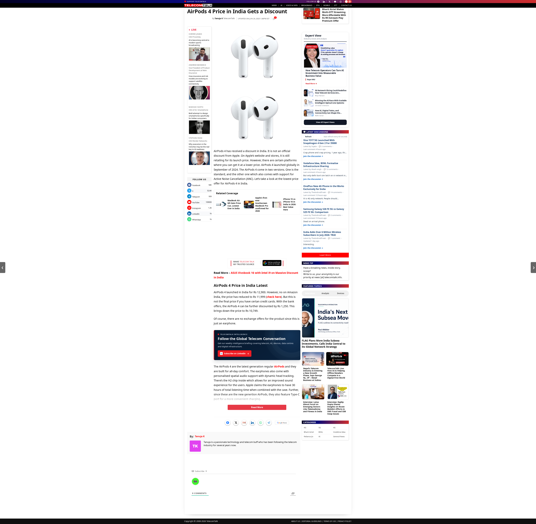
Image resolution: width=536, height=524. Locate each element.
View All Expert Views (325, 122)
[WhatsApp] (260, 422)
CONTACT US (346, 5)
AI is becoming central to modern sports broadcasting (199, 42)
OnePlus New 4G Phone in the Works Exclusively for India (323, 188)
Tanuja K (219, 18)
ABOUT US (295, 521)
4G (334, 427)
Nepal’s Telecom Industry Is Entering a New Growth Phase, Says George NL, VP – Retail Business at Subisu (312, 374)
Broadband (306, 5)
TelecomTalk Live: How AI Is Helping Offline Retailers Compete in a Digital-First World (336, 373)
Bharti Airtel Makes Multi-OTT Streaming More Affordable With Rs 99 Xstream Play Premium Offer (334, 15)
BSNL (321, 432)
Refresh (308, 136)
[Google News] (282, 422)
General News (339, 436)
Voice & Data (292, 5)
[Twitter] (236, 422)
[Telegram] (269, 422)
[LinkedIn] (252, 422)
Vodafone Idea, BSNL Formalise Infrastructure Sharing (320, 165)
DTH (318, 5)
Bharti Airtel (309, 432)
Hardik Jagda (195, 34)
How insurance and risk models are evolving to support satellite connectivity (198, 80)
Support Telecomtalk (196, 1)
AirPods (279, 366)
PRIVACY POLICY (344, 521)
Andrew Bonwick (197, 65)
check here (274, 297)
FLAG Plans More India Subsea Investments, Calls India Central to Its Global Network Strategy (323, 343)
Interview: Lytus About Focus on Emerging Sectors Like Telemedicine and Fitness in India (312, 407)
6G (305, 427)
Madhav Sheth (196, 107)
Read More (257, 407)
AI (281, 5)
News (274, 5)
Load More (325, 255)
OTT (335, 5)
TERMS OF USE (330, 521)
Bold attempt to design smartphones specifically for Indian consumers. (199, 116)
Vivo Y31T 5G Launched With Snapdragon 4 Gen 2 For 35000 (320, 142)
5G (320, 427)
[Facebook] (227, 422)
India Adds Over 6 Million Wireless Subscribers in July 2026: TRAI (322, 234)
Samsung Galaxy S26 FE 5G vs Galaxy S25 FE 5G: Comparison (323, 210)
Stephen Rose (195, 138)
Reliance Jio (308, 436)
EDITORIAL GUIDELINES (312, 521)
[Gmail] (244, 422)
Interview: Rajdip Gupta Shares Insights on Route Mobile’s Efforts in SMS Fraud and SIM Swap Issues (336, 408)
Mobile (326, 5)
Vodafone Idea (339, 432)
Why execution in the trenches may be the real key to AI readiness (199, 146)
